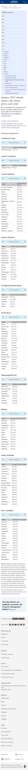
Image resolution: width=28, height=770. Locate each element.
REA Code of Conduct (7, 742)
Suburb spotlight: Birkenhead (12, 93)
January (15, 6)
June (5, 63)
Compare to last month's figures (10, 121)
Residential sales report (11, 77)
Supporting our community (8, 708)
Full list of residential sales (12, 87)
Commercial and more (7, 677)
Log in (24, 2)
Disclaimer (4, 728)
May (5, 65)
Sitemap (3, 715)
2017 (3, 46)
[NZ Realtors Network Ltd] (7, 759)
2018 (3, 42)
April (5, 69)
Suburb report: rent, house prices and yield (15, 80)
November (6, 53)
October (6, 55)
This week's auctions (7, 654)
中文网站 (3, 719)
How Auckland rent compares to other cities (15, 85)
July (5, 61)
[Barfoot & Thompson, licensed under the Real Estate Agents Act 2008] (14, 2)
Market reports (4, 6)
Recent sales (4, 644)
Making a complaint (6, 745)
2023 (3, 26)
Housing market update (11, 75)
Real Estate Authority (7, 738)
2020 (3, 36)
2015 (10, 6)
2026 (3, 16)
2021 (3, 32)
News (2, 701)
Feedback (4, 712)
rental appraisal (15, 127)
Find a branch (5, 666)
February (6, 71)
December (6, 51)
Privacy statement (6, 731)
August (5, 59)
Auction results (5, 657)
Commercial (4, 641)
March (5, 67)
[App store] (15, 619)
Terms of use (4, 735)
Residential (4, 634)
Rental (3, 637)
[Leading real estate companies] (21, 759)
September (6, 57)
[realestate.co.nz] (21, 754)
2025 (3, 19)
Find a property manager (8, 673)
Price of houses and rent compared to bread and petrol (15, 90)
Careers (3, 705)
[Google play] (21, 619)
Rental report (8, 83)
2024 (3, 22)
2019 (3, 39)
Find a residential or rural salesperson (11, 670)
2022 (3, 29)
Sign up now (12, 609)
